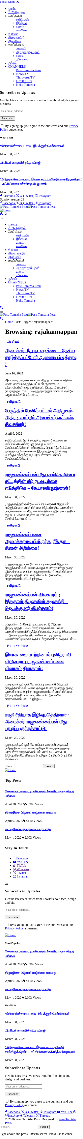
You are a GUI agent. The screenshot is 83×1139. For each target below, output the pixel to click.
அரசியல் (13, 341)
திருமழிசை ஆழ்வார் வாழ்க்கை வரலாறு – (32, 812)
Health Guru (24, 81)
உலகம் (20, 26)
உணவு (20, 55)
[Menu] (2, 218)
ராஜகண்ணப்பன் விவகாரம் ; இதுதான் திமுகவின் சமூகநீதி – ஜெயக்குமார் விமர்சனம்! (36, 601)
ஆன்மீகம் (14, 41)
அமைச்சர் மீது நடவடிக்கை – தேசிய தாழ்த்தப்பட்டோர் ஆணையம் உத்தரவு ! (41, 357)
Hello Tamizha (25, 84)
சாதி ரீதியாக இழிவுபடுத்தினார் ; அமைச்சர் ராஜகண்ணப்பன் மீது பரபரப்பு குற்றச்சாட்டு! (37, 721)
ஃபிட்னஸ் (22, 59)
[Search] (1, 307)
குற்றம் (12, 63)
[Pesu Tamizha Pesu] (28, 206)
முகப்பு (12, 8)
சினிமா (13, 34)
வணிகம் (21, 30)
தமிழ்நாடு (22, 19)
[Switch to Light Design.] (5, 214)
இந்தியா (21, 23)
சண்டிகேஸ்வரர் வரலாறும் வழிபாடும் (28, 829)
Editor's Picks (18, 645)
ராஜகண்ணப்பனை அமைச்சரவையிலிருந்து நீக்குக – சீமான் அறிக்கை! (37, 541)
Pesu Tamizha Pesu (28, 70)
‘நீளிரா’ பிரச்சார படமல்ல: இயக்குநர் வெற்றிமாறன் (32, 146)
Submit (44, 1126)
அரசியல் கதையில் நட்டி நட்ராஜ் (20, 162)
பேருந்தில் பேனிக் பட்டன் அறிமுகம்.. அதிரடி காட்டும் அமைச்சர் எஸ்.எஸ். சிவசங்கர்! (40, 417)
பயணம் (21, 48)
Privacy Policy (14, 928)
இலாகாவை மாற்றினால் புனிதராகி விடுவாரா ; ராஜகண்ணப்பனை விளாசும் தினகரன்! (38, 661)
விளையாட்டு (16, 37)
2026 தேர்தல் (16, 12)
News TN (22, 73)
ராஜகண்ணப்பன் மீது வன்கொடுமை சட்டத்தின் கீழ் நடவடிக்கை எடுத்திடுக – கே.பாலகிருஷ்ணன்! (40, 481)
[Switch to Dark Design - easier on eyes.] (2, 214)
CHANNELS (17, 66)
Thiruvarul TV (25, 77)
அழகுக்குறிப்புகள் (27, 52)
